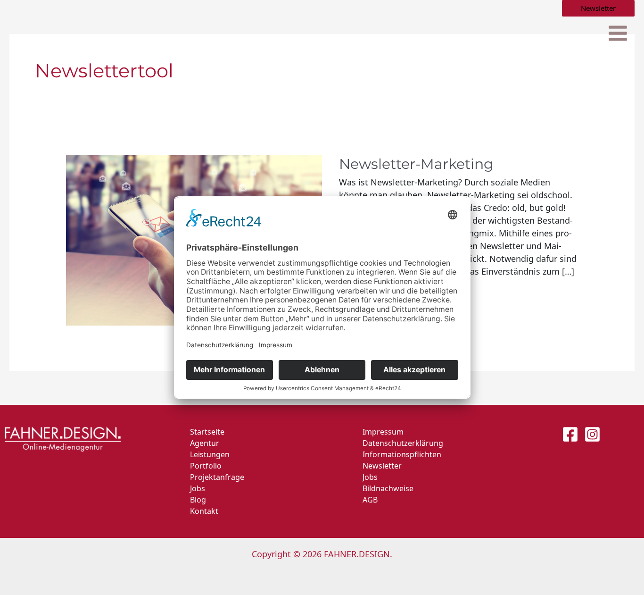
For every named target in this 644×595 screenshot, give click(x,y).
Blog (198, 499)
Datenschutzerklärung (403, 443)
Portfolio (206, 466)
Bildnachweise (388, 488)
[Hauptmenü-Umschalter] (618, 33)
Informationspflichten (402, 454)
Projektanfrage (217, 477)
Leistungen (210, 454)
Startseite (207, 432)
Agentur (204, 443)
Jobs (197, 488)
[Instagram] (592, 434)
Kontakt (204, 511)
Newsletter (382, 466)
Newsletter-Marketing (416, 164)
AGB (370, 499)
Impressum (383, 432)
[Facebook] (570, 434)
